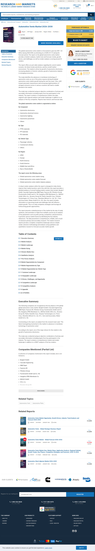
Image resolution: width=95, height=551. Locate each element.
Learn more (48, 548)
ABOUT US (61, 1)
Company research (31, 521)
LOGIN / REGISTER (89, 1)
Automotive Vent (25, 403)
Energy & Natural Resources (52, 18)
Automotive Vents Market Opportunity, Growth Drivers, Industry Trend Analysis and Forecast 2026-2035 (53, 419)
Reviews (4, 523)
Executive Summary (7, 56)
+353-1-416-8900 (77, 5)
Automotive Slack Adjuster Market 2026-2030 (42, 461)
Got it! (81, 548)
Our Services (91, 18)
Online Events (78, 523)
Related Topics (6, 62)
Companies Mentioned (8, 59)
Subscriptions (30, 525)
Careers (4, 521)
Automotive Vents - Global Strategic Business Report (44, 429)
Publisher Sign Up (78, 518)
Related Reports (6, 65)
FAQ (79, 1)
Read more (41, 391)
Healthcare (4, 18)
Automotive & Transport (64, 18)
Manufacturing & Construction (38, 18)
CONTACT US (71, 1)
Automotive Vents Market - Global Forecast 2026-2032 (45, 440)
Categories (29, 518)
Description (5, 51)
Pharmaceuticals (16, 18)
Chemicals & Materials (27, 18)
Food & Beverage (83, 18)
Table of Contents (7, 54)
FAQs (51, 521)
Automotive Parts (38, 403)
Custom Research (31, 523)
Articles (76, 525)
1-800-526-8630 (64, 8)
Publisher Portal (78, 521)
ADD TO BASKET (80, 40)
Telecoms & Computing (74, 18)
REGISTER (80, 494)
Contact (52, 518)
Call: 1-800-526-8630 (80, 59)
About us (4, 518)
